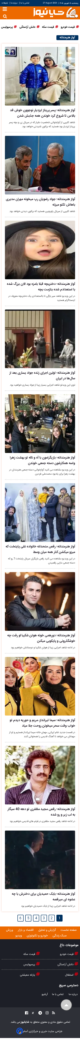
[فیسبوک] (26, 1014)
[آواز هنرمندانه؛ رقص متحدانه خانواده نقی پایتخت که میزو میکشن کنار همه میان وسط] (40, 512)
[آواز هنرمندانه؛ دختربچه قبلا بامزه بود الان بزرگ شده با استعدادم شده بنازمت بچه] (40, 250)
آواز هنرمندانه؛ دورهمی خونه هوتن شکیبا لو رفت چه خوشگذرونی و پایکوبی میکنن (41, 638)
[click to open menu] (4, 9)
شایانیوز (24, 1022)
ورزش (10, 930)
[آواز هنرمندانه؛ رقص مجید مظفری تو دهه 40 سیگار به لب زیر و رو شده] (40, 775)
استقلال (69, 975)
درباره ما (14, 3)
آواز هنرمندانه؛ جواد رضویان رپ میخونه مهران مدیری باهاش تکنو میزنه (40, 202)
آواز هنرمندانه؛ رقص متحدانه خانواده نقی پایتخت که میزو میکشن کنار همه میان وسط (40, 549)
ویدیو (19, 935)
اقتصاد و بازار (26, 930)
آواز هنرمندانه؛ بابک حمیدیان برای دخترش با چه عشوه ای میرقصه (43, 896)
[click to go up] (66, 1005)
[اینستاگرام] (46, 1014)
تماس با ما (25, 3)
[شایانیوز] (55, 12)
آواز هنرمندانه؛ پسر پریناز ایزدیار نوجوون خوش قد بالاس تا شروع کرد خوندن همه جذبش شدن (42, 113)
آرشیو (45, 994)
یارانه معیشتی (28, 975)
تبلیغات (5, 3)
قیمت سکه (29, 954)
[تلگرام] (39, 1014)
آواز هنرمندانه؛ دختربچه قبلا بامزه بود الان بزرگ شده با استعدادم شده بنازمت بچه (41, 286)
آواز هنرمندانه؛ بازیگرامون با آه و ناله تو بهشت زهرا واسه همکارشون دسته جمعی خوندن (42, 460)
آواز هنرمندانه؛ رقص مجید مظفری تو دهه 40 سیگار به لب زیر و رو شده (41, 812)
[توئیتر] (32, 1014)
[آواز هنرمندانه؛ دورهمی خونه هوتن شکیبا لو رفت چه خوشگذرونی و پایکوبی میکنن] (40, 601)
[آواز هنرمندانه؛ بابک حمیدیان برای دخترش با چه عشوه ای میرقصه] (40, 860)
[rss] (52, 1014)
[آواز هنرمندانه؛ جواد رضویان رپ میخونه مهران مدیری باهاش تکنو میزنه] (40, 165)
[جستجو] (5, 16)
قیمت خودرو (67, 954)
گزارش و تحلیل (47, 930)
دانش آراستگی (65, 964)
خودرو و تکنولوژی (38, 935)
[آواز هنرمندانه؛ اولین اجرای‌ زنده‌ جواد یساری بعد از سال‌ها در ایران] (40, 339)
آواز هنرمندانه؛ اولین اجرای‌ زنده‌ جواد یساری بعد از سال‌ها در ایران (42, 375)
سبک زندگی (60, 935)
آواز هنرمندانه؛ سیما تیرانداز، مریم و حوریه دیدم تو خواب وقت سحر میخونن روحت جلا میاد (42, 723)
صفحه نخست (69, 930)
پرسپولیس (29, 964)
